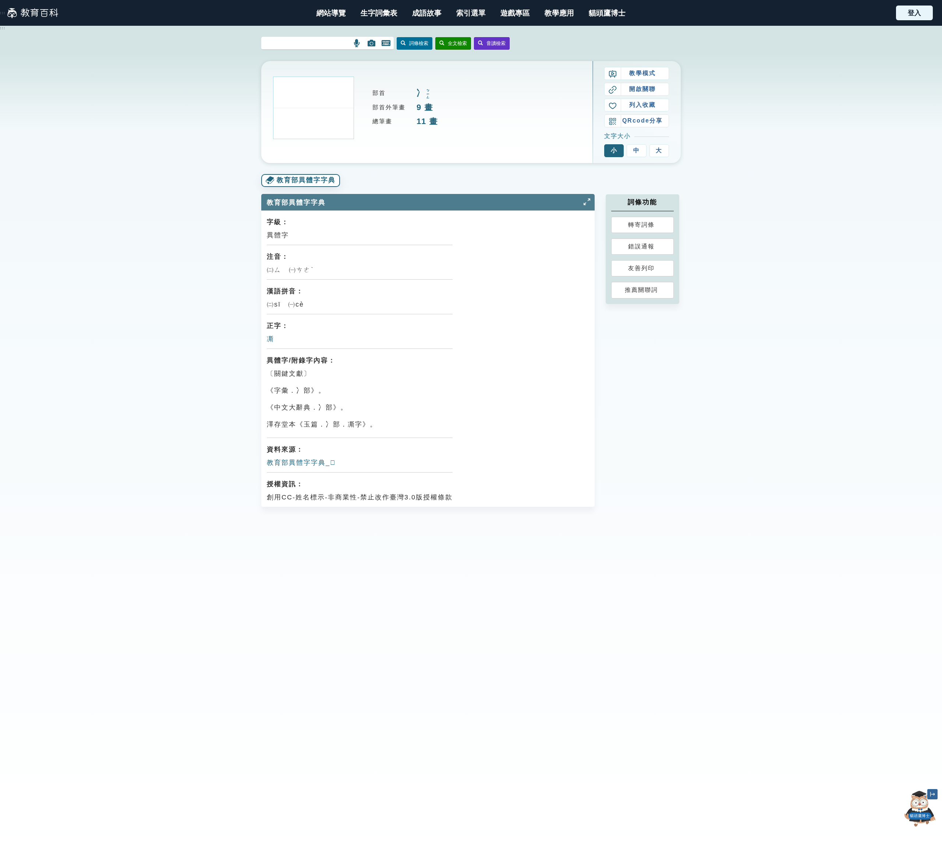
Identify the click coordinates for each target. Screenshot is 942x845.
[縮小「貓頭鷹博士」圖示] (932, 794)
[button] (471, 13)
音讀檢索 (496, 43)
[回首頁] (32, 12)
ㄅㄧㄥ (427, 94)
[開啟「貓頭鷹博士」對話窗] (919, 809)
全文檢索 (457, 43)
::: (3, 13)
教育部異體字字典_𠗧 (301, 462)
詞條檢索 (418, 43)
